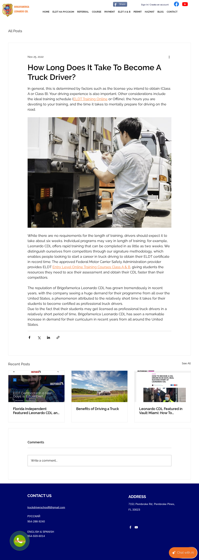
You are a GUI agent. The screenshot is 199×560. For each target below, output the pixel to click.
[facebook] (130, 527)
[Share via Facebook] (29, 337)
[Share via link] (58, 337)
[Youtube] (185, 4)
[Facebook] (176, 4)
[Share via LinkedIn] (48, 337)
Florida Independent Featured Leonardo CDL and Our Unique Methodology (36, 411)
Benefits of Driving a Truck (97, 409)
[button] (124, 12)
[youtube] (136, 527)
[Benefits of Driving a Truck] (100, 386)
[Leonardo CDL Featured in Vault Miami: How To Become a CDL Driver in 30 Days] (162, 386)
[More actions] (169, 56)
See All (186, 363)
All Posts (15, 31)
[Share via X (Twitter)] (39, 337)
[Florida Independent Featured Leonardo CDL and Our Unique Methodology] (36, 386)
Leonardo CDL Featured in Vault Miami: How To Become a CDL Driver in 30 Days (161, 411)
